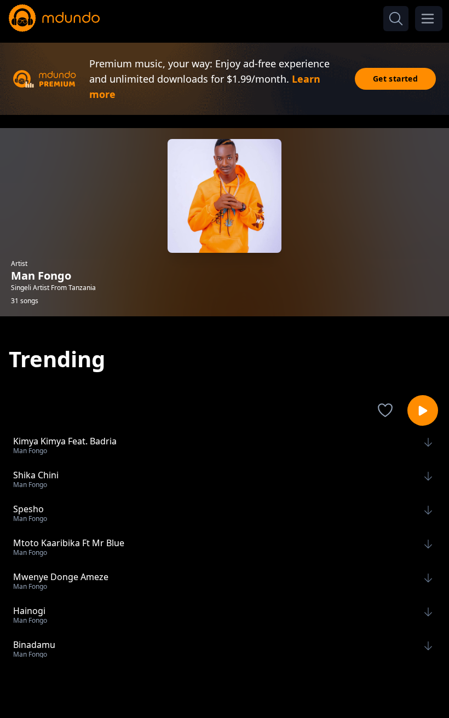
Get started (395, 78)
